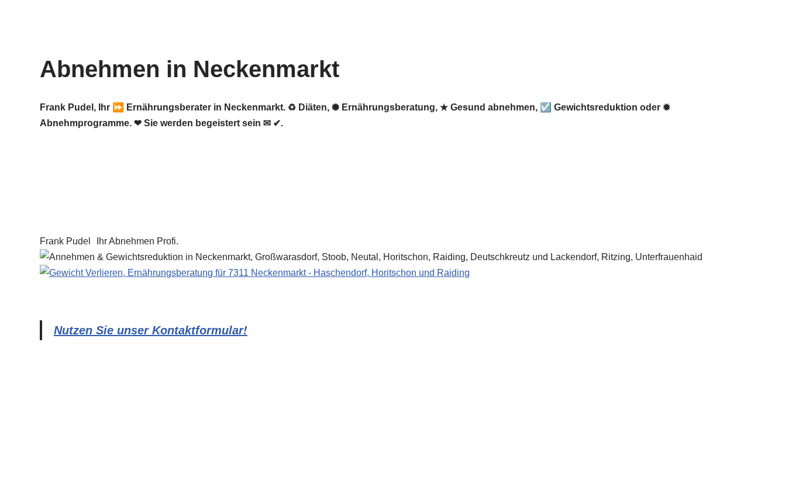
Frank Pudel (65, 241)
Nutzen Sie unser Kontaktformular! (150, 330)
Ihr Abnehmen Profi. (137, 241)
